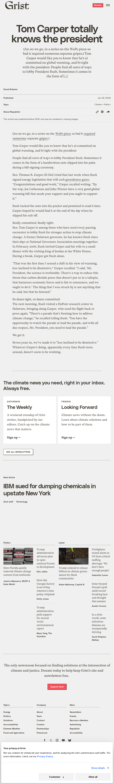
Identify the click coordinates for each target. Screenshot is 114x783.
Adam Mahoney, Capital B (71, 584)
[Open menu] (108, 5)
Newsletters (75, 712)
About (40, 712)
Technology (21, 501)
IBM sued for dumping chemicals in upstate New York (49, 489)
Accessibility (76, 732)
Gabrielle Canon (100, 575)
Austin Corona (99, 606)
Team (39, 716)
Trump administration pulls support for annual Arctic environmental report (45, 618)
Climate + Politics (103, 104)
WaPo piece (63, 133)
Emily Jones (43, 599)
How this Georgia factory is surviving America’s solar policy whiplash (46, 587)
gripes (43, 138)
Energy (6, 712)
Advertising (75, 724)
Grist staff (8, 501)
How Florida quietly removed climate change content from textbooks (17, 571)
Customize (54, 777)
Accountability (10, 724)
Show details (98, 768)
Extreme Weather (11, 728)
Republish (75, 728)
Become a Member (79, 720)
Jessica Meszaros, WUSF (15, 581)
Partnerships (43, 728)
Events (73, 716)
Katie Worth (9, 584)
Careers (40, 724)
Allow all (92, 777)
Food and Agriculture (13, 732)
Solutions (8, 720)
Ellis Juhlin (42, 571)
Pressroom (42, 732)
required (89, 133)
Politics (7, 716)
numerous (19, 138)
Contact (41, 720)
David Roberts (10, 89)
